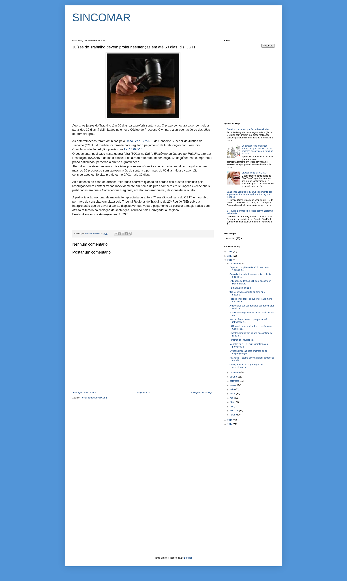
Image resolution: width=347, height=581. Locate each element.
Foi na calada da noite (240, 288)
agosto (233, 385)
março (233, 406)
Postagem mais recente (84, 392)
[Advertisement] (142, 361)
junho (233, 393)
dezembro (235, 263)
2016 (230, 260)
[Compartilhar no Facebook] (126, 233)
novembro (235, 372)
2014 (230, 424)
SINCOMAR (101, 17)
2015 (230, 420)
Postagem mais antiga (201, 392)
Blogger (188, 558)
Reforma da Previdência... (242, 340)
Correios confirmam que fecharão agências (248, 129)
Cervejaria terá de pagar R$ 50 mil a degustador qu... (247, 365)
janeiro (233, 414)
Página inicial (143, 392)
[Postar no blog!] (119, 233)
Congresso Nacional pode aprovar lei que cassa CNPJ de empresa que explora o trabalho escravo (257, 150)
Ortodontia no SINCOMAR (254, 172)
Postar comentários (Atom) (94, 397)
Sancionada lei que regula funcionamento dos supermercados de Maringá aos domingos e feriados (249, 194)
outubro (234, 377)
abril (232, 402)
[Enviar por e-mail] (116, 233)
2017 (230, 256)
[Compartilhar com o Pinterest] (130, 233)
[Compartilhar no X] (123, 233)
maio (232, 398)
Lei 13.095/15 (133, 149)
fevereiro (234, 410)
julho (232, 389)
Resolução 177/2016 (139, 141)
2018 (230, 251)
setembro (235, 381)
